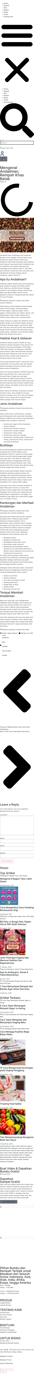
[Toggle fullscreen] (5, 1369)
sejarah (21, 1153)
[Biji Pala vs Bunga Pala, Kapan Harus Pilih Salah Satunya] (17, 918)
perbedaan (15, 1155)
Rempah (6, 5)
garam (8, 1146)
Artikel (6, 14)
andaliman (5, 637)
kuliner (7, 1159)
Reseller (6, 10)
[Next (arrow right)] (5, 1372)
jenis (8, 1150)
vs (23, 1155)
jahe (21, 1155)
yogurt (13, 1146)
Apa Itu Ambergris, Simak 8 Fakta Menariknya (14, 973)
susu (9, 1155)
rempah (4, 655)
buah (1, 1155)
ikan (9, 1148)
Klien (5, 8)
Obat (18, 1146)
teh (32, 1148)
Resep (6, 12)
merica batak (6, 651)
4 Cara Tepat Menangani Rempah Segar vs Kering (13, 1007)
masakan (15, 1157)
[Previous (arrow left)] (1, 1372)
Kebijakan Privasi (6, 1360)
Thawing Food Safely (11, 1103)
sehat (22, 1146)
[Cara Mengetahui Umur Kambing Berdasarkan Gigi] (9, 904)
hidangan (14, 1148)
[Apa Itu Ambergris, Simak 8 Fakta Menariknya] (16, 969)
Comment (4, 815)
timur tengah (25, 1148)
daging (27, 1155)
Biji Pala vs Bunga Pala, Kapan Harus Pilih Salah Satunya (15, 923)
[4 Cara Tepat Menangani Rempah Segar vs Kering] (17, 1003)
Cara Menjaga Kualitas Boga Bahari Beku (14, 1033)
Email (2, 845)
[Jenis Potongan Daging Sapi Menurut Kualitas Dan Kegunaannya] (12, 954)
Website (2, 853)
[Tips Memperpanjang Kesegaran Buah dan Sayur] (12, 1134)
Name (2, 838)
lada (3, 642)
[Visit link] (17, 1343)
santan (29, 1146)
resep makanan (13, 1153)
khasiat (27, 1150)
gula (6, 1148)
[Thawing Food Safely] (12, 1101)
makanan (3, 1161)
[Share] (8, 1369)
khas (32, 1150)
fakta (23, 1150)
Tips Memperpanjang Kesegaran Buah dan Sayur (17, 1138)
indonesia (3, 1150)
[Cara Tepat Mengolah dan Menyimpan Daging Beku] (17, 1017)
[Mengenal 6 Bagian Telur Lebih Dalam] (13, 876)
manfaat (5, 646)
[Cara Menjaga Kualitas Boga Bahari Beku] (14, 1029)
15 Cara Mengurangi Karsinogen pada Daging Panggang (16, 1069)
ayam (30, 1157)
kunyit (30, 1153)
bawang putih (23, 1157)
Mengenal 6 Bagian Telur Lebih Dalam (16, 880)
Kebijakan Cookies (6, 1356)
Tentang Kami (8, 16)
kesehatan (10, 1161)
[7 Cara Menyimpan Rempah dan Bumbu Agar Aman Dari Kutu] (17, 983)
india (26, 1153)
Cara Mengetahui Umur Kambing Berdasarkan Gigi (17, 908)
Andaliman (3, 603)
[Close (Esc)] (12, 1369)
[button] (17, 53)
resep (15, 1159)
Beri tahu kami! (5, 1174)
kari (25, 1146)
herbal (2, 1148)
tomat (6, 1155)
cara (19, 1148)
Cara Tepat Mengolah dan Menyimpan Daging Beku (13, 1021)
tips (11, 1159)
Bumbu (6, 3)
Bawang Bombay (6, 1157)
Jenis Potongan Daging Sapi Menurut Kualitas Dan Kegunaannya (14, 960)
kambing (3, 1146)
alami (19, 1150)
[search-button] (17, 137)
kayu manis (4, 1153)
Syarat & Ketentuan (6, 1363)
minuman (14, 1150)
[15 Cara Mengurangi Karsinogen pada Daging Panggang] (12, 1065)
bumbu (2, 1159)
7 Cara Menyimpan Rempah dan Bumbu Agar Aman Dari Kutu (16, 987)
